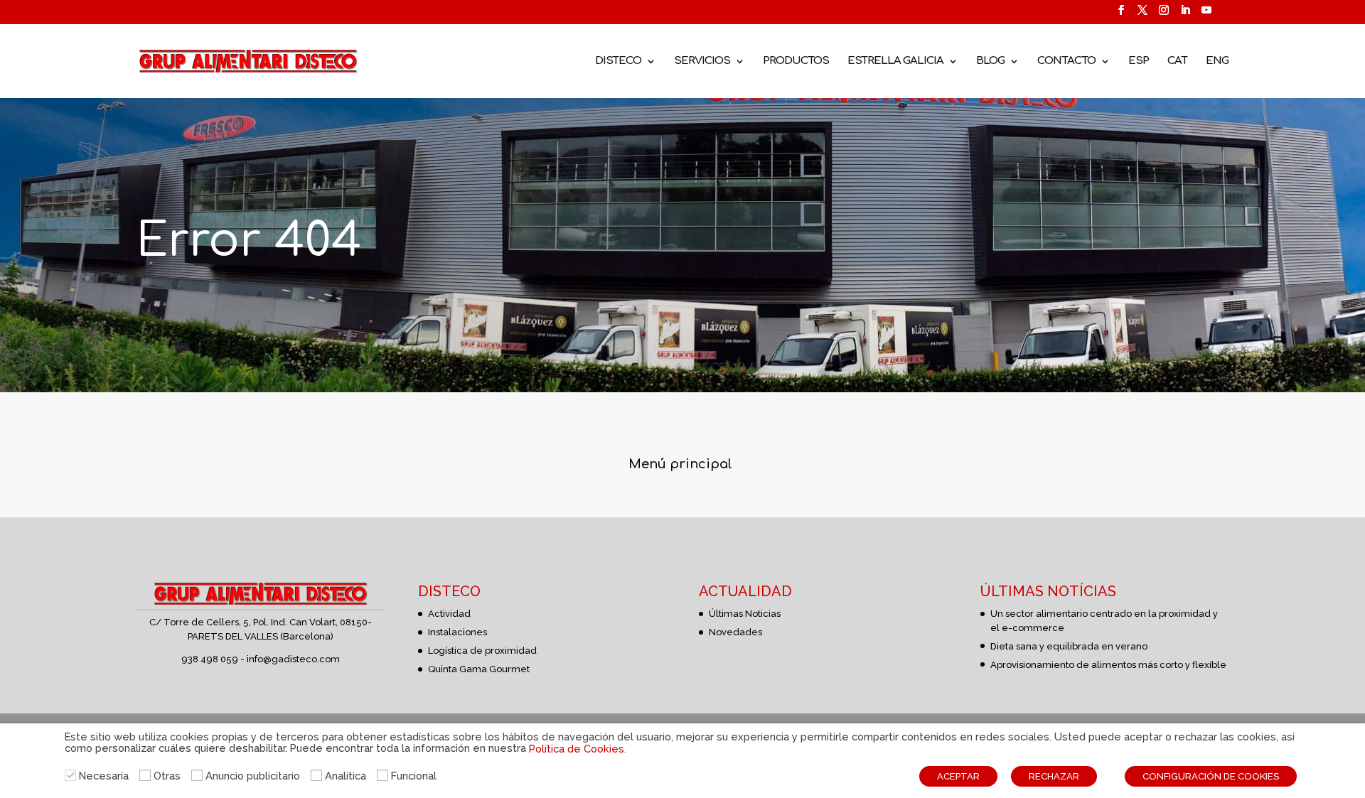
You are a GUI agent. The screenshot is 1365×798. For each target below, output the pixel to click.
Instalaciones (457, 632)
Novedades (735, 632)
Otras (167, 776)
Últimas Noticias (745, 613)
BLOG (990, 61)
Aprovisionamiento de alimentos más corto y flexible (1108, 664)
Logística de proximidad (482, 650)
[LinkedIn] (1185, 14)
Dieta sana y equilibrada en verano (1068, 646)
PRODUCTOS (796, 61)
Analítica (345, 776)
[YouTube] (1206, 14)
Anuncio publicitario (252, 776)
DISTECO (618, 61)
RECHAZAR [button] (1054, 776)
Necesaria (104, 776)
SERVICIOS (702, 61)
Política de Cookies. (577, 749)
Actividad (449, 613)
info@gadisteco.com (293, 659)
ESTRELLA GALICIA (895, 61)
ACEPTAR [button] (958, 776)
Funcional (414, 776)
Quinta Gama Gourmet (479, 669)
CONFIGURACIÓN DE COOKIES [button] (1210, 776)
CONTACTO (1066, 61)
